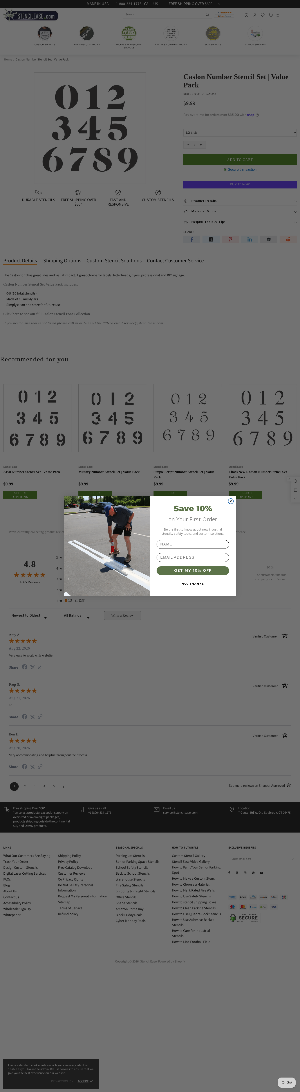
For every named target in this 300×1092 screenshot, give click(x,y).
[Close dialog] (230, 501)
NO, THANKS (193, 583)
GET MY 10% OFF (193, 570)
